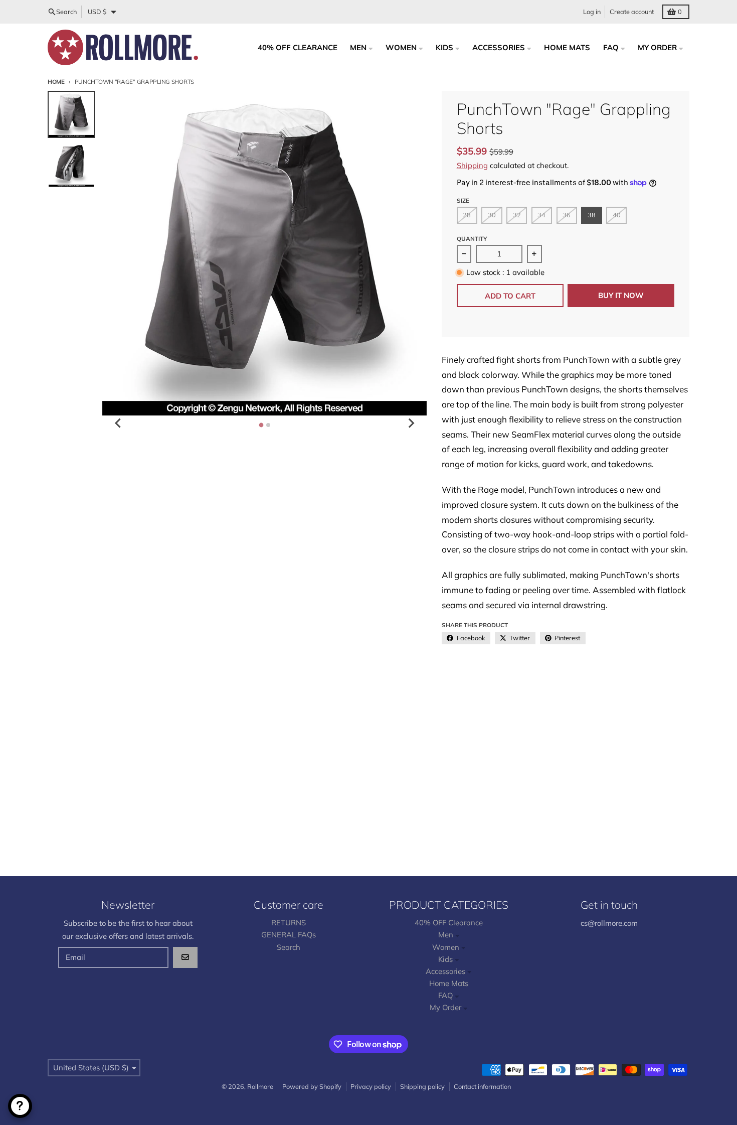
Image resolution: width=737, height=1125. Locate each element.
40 (617, 215)
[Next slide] (410, 423)
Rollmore (260, 1086)
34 (541, 215)
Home (56, 81)
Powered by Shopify (311, 1086)
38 (592, 215)
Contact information (482, 1086)
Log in (592, 12)
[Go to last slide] (118, 423)
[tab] (261, 425)
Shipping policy (422, 1086)
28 (467, 215)
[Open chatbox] (20, 1106)
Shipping (472, 165)
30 (492, 215)
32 (517, 215)
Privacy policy (370, 1086)
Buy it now (621, 295)
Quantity (472, 238)
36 (567, 215)
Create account (632, 12)
